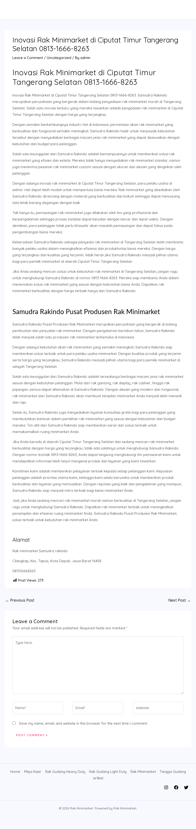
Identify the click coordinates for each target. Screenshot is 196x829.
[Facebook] (176, 787)
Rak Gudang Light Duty (108, 771)
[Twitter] (186, 787)
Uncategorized (59, 57)
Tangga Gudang (173, 771)
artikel (98, 778)
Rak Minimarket (143, 771)
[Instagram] (166, 787)
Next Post (179, 600)
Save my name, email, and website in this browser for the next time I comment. (83, 723)
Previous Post (19, 600)
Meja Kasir (32, 771)
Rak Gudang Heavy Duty (65, 771)
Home (15, 771)
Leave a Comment (27, 57)
